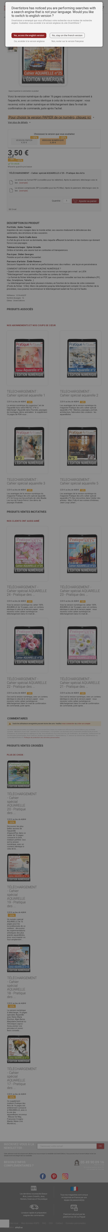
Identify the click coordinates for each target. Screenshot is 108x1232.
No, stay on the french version (67, 35)
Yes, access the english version (29, 35)
